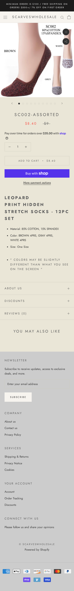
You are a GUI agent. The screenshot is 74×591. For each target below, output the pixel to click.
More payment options (37, 182)
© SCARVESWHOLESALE (37, 544)
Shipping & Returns (16, 457)
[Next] (62, 103)
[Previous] (12, 103)
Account (9, 492)
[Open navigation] (5, 17)
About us (13, 288)
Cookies (9, 470)
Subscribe (18, 397)
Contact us (11, 428)
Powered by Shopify (37, 550)
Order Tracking (14, 498)
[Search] (62, 17)
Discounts (15, 301)
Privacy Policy (13, 435)
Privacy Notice (13, 463)
